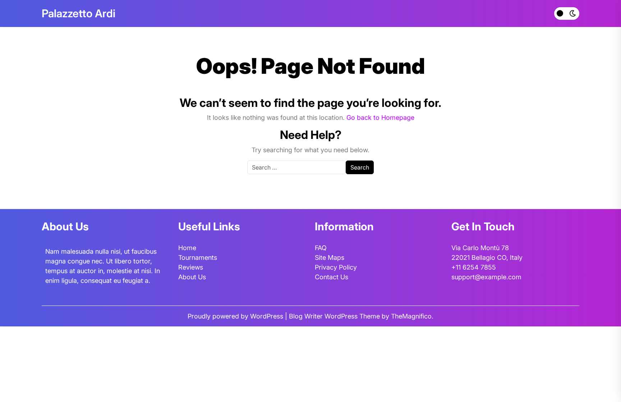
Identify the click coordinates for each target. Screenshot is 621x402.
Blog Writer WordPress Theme (335, 316)
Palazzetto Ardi (78, 13)
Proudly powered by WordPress (236, 316)
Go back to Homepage (380, 117)
